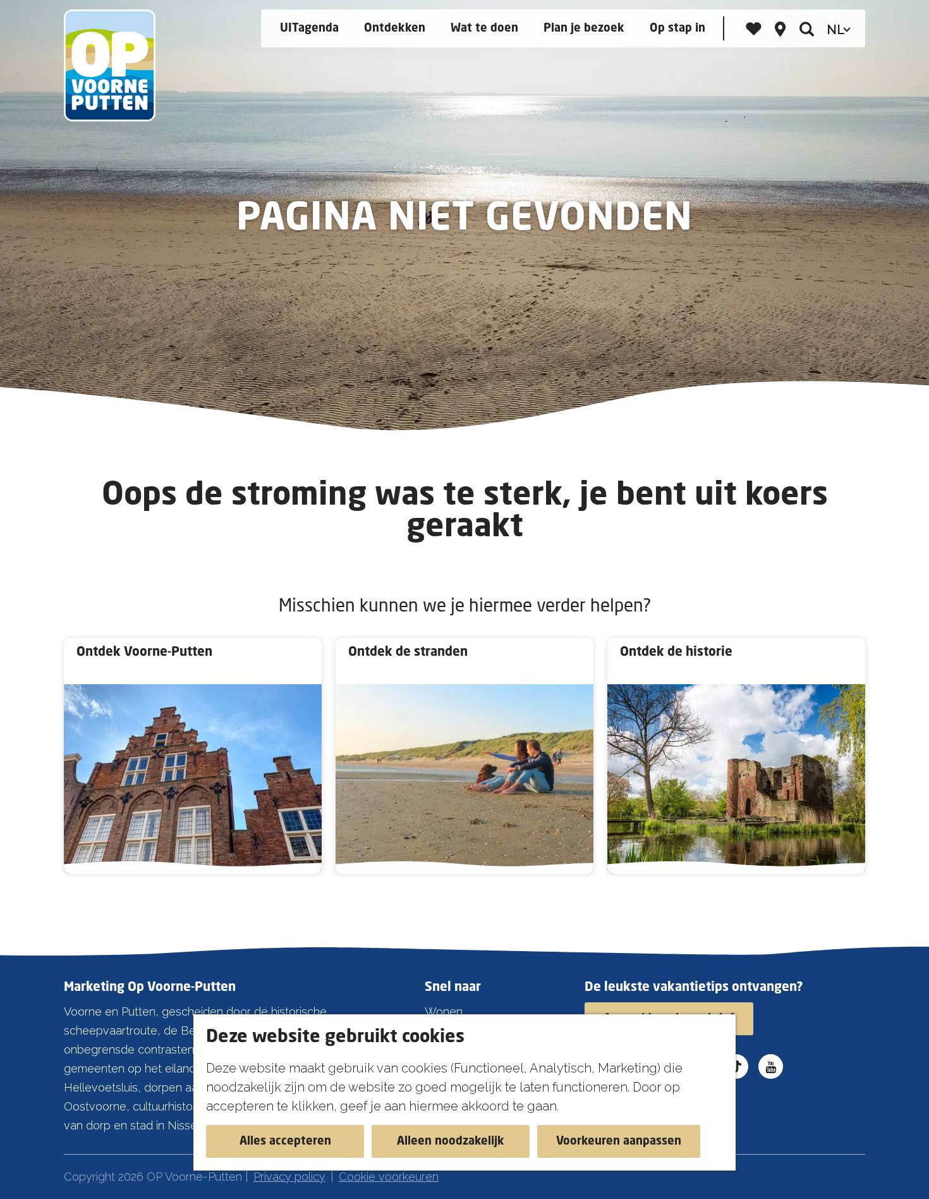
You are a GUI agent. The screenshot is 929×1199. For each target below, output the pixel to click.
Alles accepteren (285, 1141)
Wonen (444, 1011)
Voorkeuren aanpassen (618, 1141)
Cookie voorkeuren (389, 1176)
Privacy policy (289, 1176)
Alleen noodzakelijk (450, 1141)
